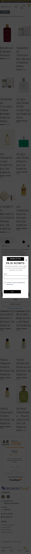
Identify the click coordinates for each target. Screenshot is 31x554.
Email (6, 274)
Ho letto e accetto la (15, 283)
